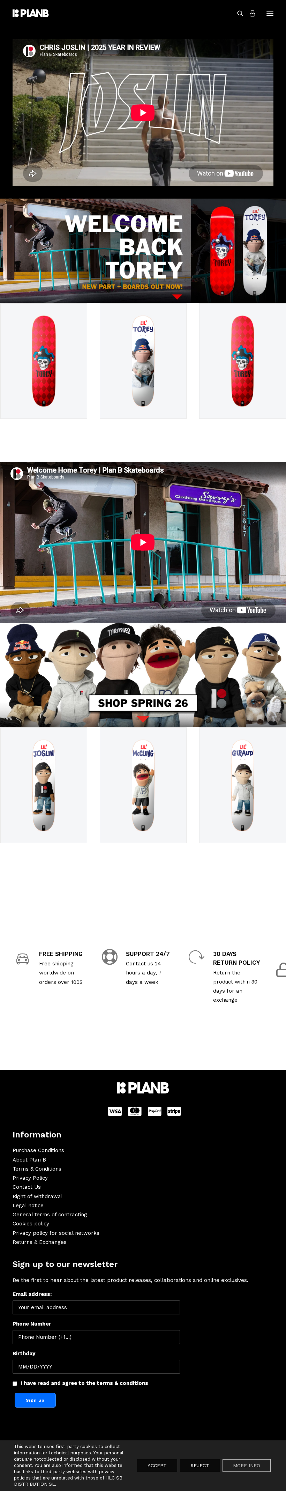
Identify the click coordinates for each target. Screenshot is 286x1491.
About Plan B (29, 1160)
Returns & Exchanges (40, 1242)
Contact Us (27, 1187)
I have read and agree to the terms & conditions (84, 1383)
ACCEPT (157, 1465)
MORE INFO (246, 1465)
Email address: (32, 1294)
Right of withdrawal (38, 1196)
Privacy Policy (30, 1178)
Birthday (24, 1353)
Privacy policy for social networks (56, 1233)
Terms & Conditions (37, 1169)
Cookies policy (31, 1224)
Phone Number (32, 1324)
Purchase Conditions (38, 1150)
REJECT (199, 1465)
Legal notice (28, 1205)
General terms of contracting (50, 1214)
